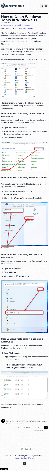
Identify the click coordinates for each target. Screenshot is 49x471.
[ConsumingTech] (12, 6)
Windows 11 (17, 25)
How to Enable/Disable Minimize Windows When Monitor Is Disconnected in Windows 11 (25, 422)
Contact (24, 458)
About (17, 458)
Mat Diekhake (7, 25)
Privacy (31, 458)
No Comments (26, 25)
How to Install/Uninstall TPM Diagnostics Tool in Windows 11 (27, 429)
